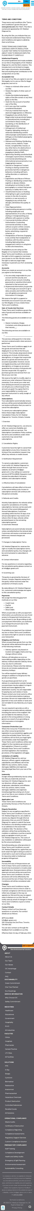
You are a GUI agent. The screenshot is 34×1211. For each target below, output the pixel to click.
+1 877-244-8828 (17, 1194)
